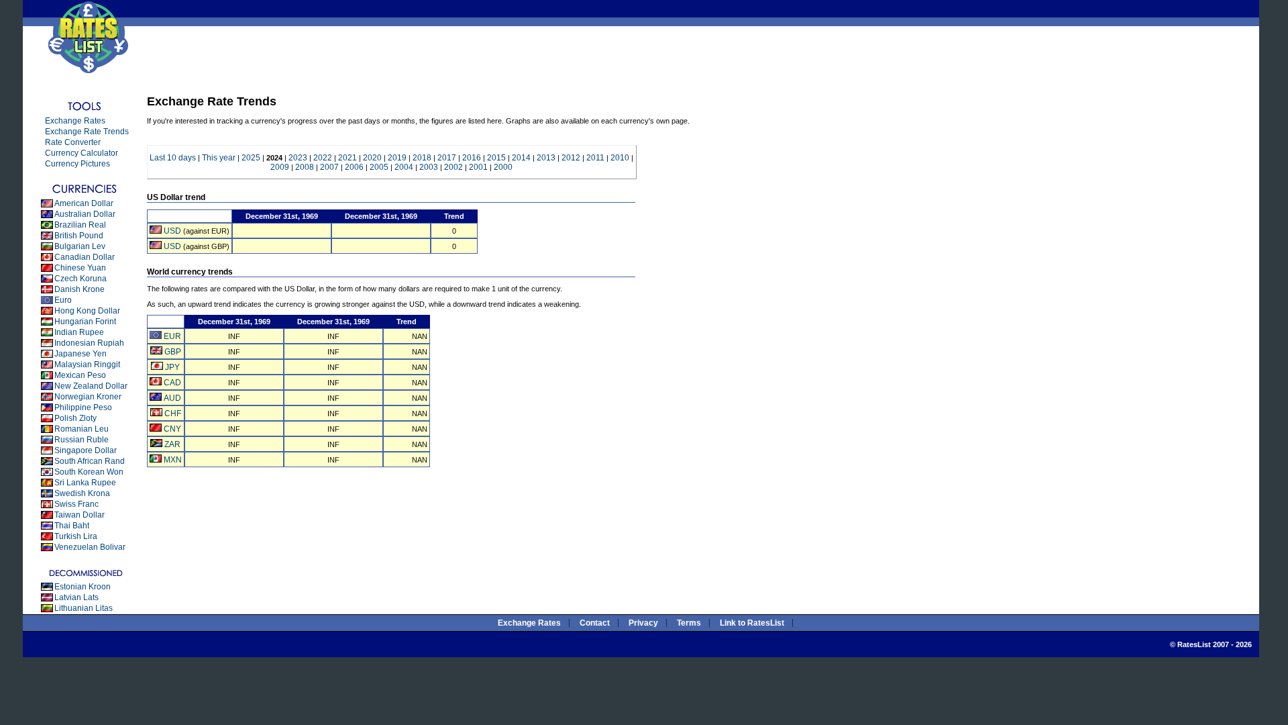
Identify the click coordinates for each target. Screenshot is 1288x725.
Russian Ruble (81, 439)
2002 (453, 167)
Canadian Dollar (84, 257)
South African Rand (89, 461)
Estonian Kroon (82, 586)
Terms (689, 623)
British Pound (78, 235)
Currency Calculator (81, 153)
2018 (422, 157)
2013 (546, 157)
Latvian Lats (76, 597)
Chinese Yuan (80, 268)
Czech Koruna (80, 278)
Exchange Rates (75, 121)
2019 (397, 157)
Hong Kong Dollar (87, 311)
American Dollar (83, 203)
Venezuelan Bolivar (89, 547)
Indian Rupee (79, 332)
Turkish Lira (75, 536)
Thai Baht (71, 525)
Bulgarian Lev (79, 246)
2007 (329, 167)
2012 (570, 157)
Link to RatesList (752, 623)
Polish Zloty (75, 418)
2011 (595, 157)
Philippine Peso (83, 407)
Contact (595, 623)
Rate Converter (73, 142)
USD (172, 231)
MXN (173, 460)
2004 (403, 167)
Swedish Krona (82, 493)
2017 (446, 157)
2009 (279, 167)
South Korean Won (88, 472)
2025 (250, 157)
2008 (304, 167)
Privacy (643, 623)
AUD (172, 398)
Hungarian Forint (85, 321)
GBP (172, 351)
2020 (372, 157)
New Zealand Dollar (90, 386)
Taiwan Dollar (79, 515)
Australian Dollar (84, 214)
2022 (322, 157)
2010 (619, 157)
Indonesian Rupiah (89, 343)
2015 (496, 157)
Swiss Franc (76, 504)
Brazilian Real (80, 225)
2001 (478, 167)
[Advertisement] (388, 56)
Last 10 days (173, 157)
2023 (297, 157)
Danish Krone (79, 289)
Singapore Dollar (85, 450)
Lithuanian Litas (83, 608)
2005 (379, 167)
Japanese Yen (80, 353)
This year (218, 157)
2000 (503, 167)
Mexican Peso (80, 375)
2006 (354, 167)
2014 (521, 157)
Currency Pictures (77, 163)
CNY (172, 429)
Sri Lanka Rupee (85, 482)
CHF (172, 413)
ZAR (172, 444)
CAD (172, 382)
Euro (63, 300)
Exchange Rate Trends (87, 131)
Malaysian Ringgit (87, 364)
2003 (428, 167)
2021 (347, 157)
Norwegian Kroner (87, 396)
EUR (172, 336)
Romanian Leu (81, 429)
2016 (471, 157)
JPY (172, 367)
